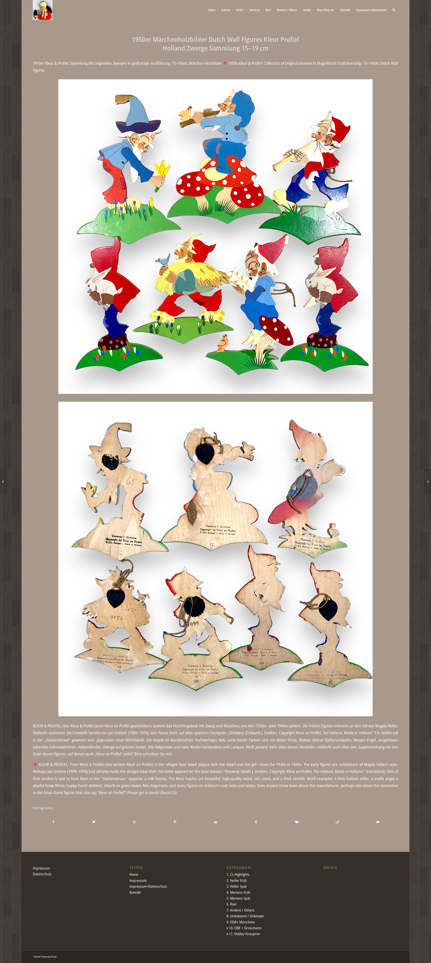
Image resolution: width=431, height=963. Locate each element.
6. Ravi (231, 904)
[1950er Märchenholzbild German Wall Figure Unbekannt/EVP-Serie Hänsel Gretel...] (427, 481)
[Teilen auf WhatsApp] (134, 822)
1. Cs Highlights (237, 874)
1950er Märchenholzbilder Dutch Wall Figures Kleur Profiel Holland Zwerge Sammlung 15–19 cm (215, 44)
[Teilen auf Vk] (297, 822)
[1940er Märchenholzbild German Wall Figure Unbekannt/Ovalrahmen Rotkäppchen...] (3, 481)
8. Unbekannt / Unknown (245, 916)
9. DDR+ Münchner (240, 922)
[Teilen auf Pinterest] (175, 822)
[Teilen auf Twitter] (94, 822)
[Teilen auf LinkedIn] (216, 822)
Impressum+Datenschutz (148, 886)
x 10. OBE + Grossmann (244, 927)
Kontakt (135, 892)
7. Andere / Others (240, 910)
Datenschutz (42, 874)
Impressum (41, 868)
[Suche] (393, 10)
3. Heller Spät (236, 886)
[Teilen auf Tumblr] (256, 822)
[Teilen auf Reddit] (337, 822)
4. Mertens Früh (238, 892)
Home (134, 874)
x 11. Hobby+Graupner (243, 933)
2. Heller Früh (236, 880)
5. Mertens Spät (238, 898)
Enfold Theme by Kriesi (45, 956)
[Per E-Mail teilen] (378, 822)
